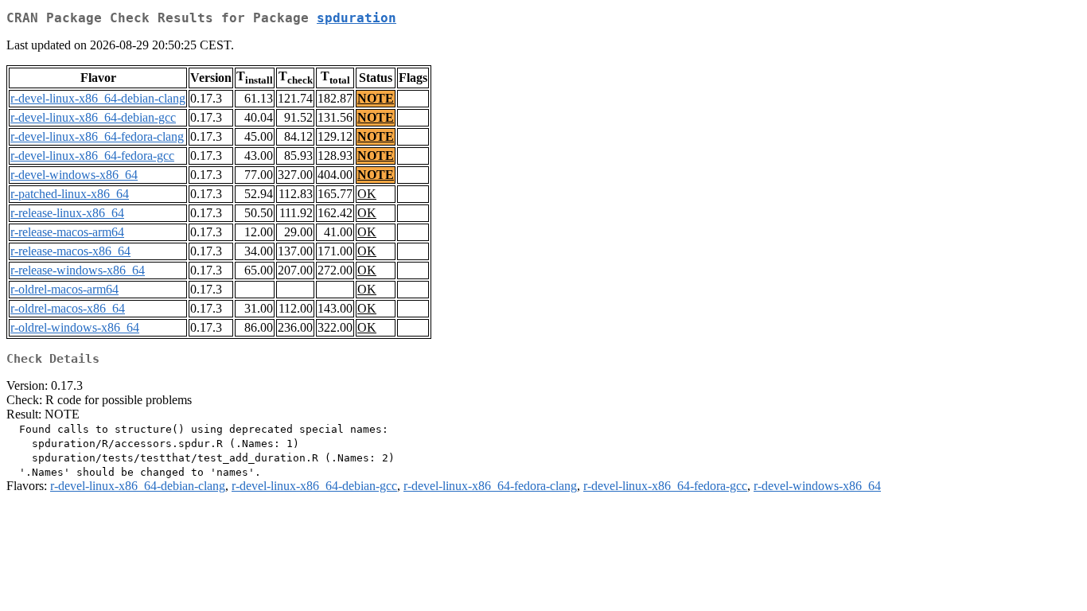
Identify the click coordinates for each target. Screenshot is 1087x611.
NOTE (375, 98)
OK (366, 193)
